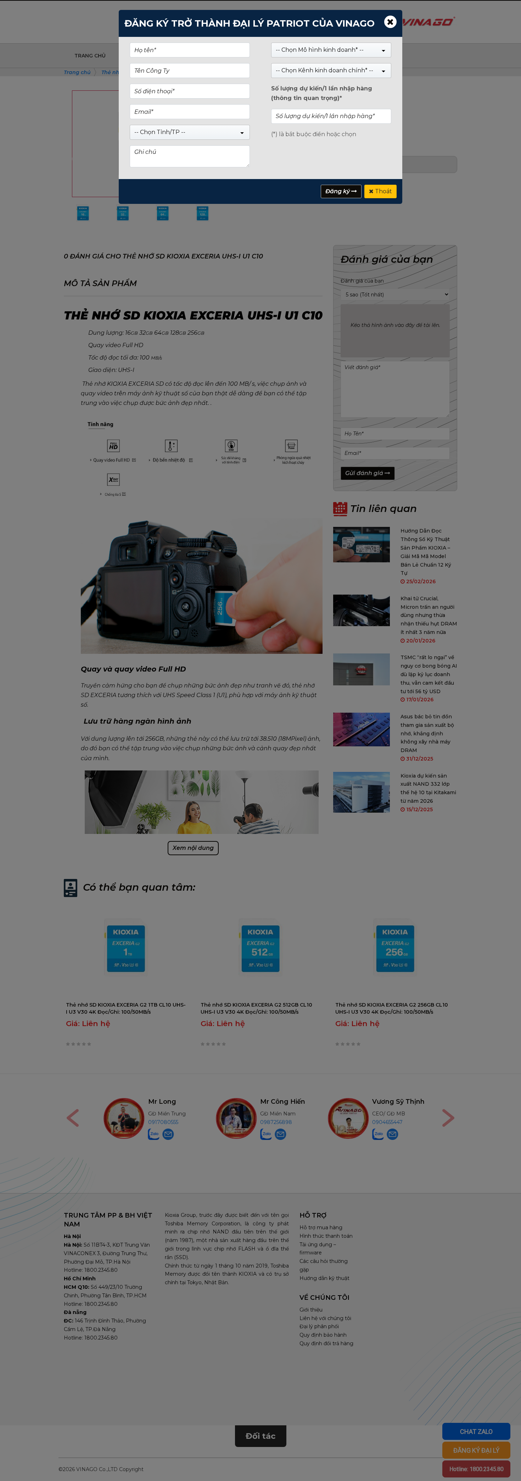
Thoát (383, 191)
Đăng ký (338, 191)
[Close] (390, 22)
